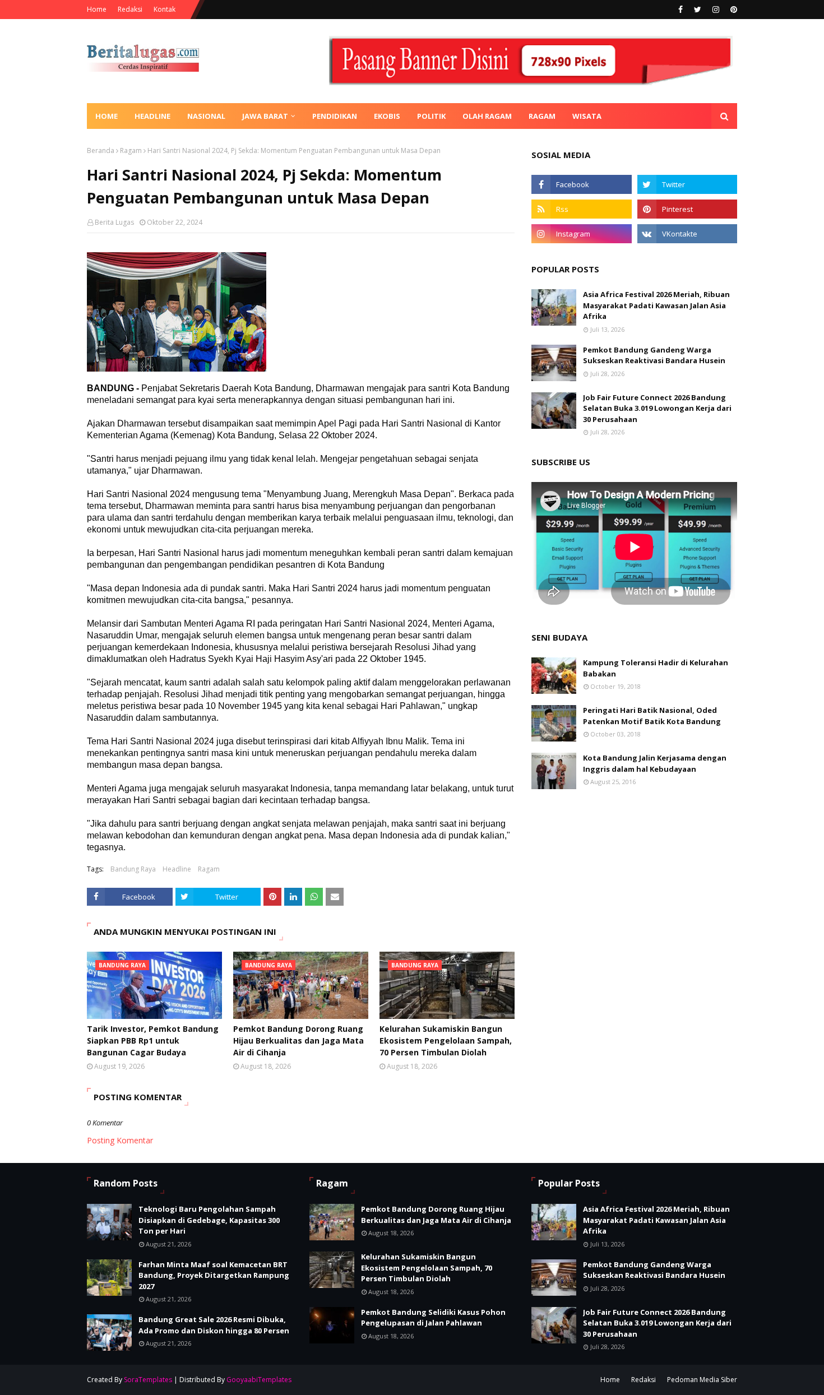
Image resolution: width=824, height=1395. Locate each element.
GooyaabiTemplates (258, 1379)
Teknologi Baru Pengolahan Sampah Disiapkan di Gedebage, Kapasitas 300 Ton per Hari (209, 1220)
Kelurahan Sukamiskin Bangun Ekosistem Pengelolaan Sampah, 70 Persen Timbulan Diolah (445, 1040)
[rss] (581, 209)
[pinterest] (732, 9)
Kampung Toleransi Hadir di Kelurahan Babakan (655, 668)
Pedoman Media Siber (702, 1379)
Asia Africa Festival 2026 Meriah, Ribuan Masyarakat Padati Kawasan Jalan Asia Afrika (656, 305)
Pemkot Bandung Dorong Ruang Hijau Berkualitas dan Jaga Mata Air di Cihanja (298, 1040)
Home (97, 9)
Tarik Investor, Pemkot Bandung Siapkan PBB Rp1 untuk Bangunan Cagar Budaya (153, 1040)
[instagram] (716, 9)
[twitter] (697, 9)
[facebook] (680, 9)
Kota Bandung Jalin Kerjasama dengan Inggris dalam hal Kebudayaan (654, 763)
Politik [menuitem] (431, 116)
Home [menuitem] (106, 116)
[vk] (687, 233)
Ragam (131, 150)
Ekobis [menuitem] (387, 116)
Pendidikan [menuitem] (334, 116)
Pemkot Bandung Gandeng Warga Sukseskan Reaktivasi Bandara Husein (654, 355)
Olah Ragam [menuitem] (487, 116)
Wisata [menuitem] (586, 116)
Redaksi (130, 9)
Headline (177, 869)
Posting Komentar (120, 1140)
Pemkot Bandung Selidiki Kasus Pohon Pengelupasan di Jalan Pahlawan (433, 1317)
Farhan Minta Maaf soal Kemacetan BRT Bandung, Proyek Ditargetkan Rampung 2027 (213, 1275)
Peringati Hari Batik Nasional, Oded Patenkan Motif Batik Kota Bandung (652, 715)
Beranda (100, 150)
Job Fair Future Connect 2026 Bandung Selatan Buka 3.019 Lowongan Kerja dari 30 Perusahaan (657, 408)
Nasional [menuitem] (206, 116)
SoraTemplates (148, 1379)
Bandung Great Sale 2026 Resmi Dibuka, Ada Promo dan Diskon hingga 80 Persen (213, 1325)
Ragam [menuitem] (542, 116)
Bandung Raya (133, 869)
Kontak (164, 9)
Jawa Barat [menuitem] (265, 116)
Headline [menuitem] (152, 116)
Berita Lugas (114, 222)
